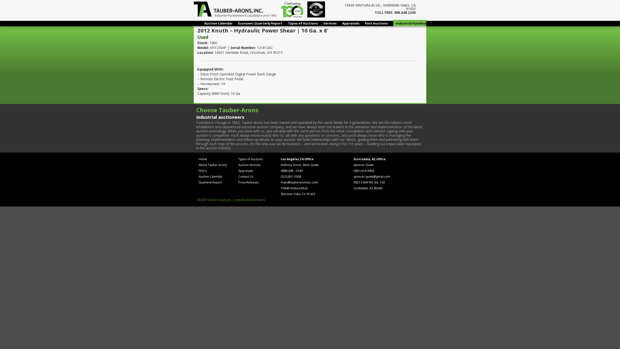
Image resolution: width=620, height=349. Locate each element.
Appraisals (350, 23)
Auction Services (249, 165)
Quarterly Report (210, 182)
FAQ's (203, 171)
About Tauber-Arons (213, 165)
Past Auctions (376, 23)
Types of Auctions (303, 23)
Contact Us (245, 176)
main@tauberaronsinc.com (299, 182)
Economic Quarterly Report (260, 23)
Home (203, 159)
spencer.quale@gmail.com (372, 176)
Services (330, 23)
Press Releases (248, 182)
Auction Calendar (218, 23)
